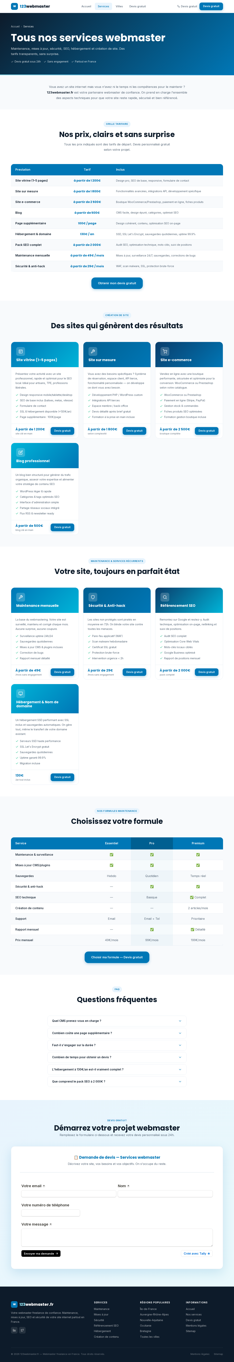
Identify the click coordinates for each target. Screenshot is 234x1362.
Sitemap (191, 1331)
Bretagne (145, 1331)
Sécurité (99, 1320)
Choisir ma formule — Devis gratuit (117, 957)
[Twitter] (22, 1330)
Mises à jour (101, 1314)
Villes (119, 6)
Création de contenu (106, 1336)
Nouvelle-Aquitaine (151, 1320)
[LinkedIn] (14, 1330)
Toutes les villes (149, 1336)
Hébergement (102, 1331)
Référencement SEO (106, 1325)
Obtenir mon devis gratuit (117, 283)
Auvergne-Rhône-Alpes (154, 1314)
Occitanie (145, 1325)
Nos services (194, 1314)
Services (103, 6)
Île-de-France (148, 1308)
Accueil (86, 6)
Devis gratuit (137, 6)
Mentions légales (196, 1325)
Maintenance (102, 1308)
